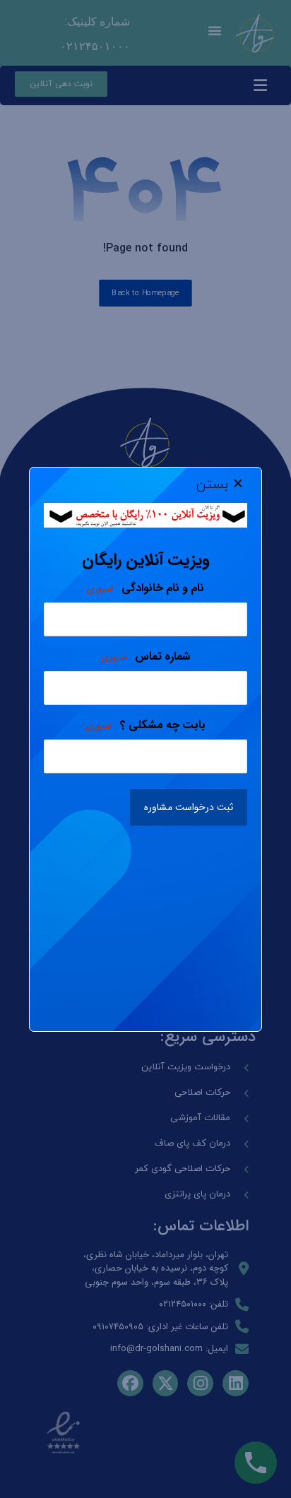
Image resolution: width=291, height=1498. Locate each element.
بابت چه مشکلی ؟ (145, 725)
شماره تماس (145, 656)
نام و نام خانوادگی (145, 588)
